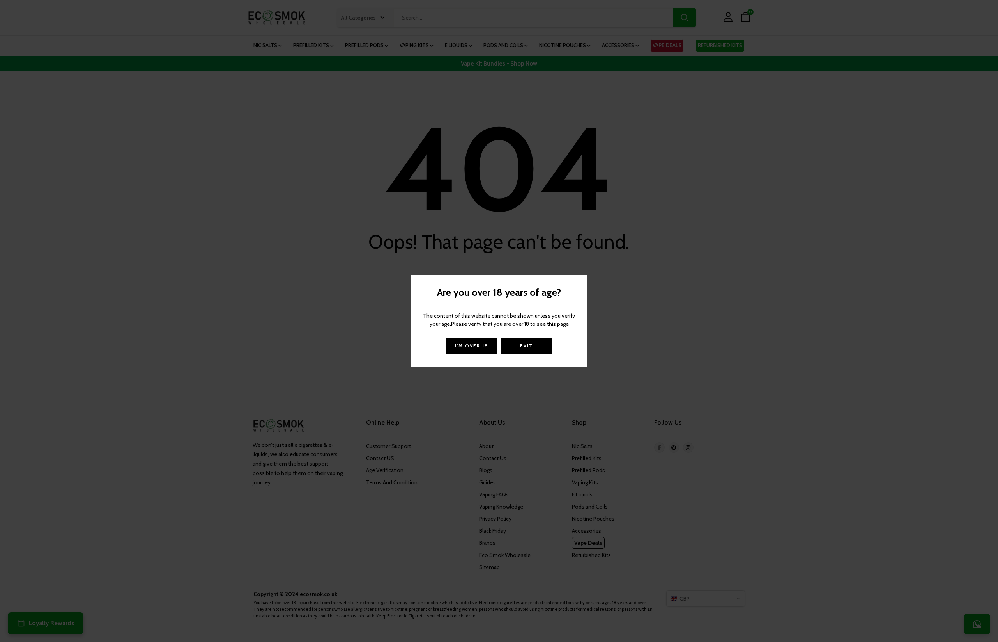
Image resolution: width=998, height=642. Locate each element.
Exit (526, 346)
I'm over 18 (471, 346)
